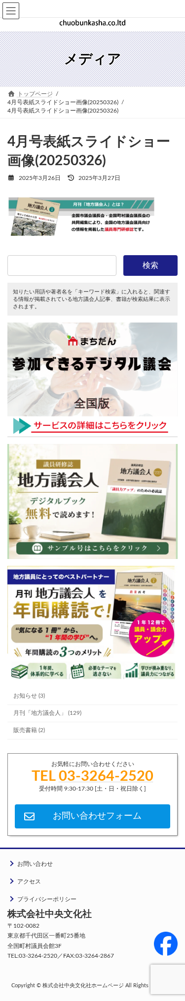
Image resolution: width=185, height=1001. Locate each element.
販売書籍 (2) (29, 730)
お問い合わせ (35, 864)
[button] (92, 816)
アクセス (29, 881)
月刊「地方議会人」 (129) (47, 713)
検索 (150, 265)
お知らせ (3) (29, 696)
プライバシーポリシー (46, 899)
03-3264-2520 (106, 776)
